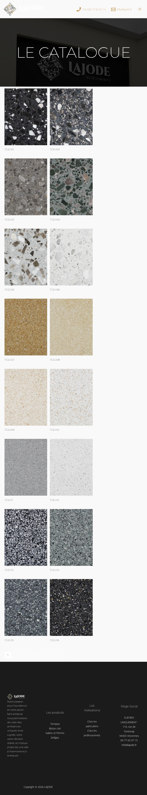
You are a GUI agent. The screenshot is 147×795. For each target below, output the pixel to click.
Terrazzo (55, 724)
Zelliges (55, 737)
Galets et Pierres (55, 733)
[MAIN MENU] (139, 9)
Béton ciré (55, 728)
